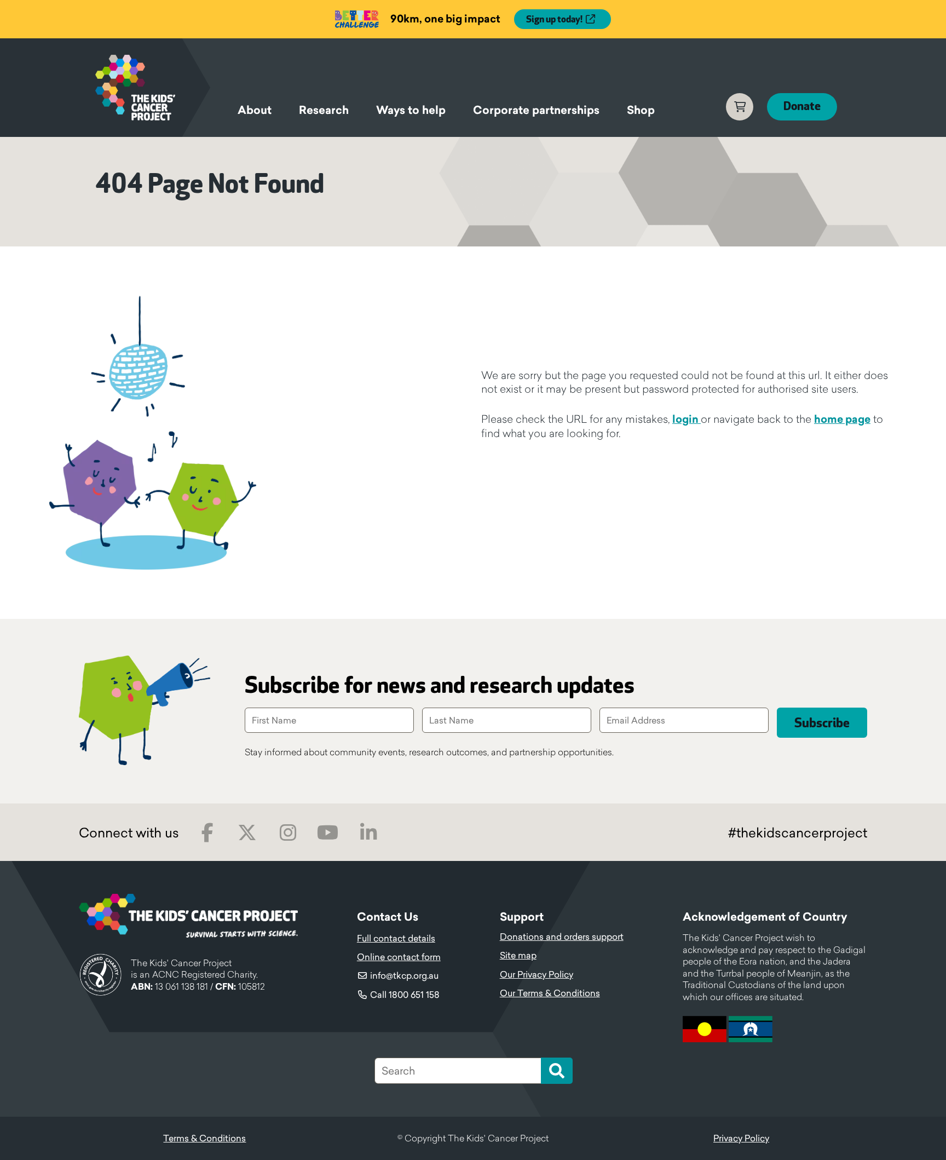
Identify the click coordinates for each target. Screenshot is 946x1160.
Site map (518, 955)
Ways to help (411, 110)
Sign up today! (554, 19)
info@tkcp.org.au (404, 975)
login (686, 419)
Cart (739, 106)
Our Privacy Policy (536, 974)
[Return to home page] (152, 87)
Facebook (207, 833)
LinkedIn (368, 833)
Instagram (287, 833)
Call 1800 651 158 (405, 995)
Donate (802, 106)
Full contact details (396, 938)
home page (842, 419)
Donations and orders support (562, 937)
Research (324, 110)
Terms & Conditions (204, 1138)
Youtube (327, 833)
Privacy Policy (741, 1138)
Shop (641, 110)
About (255, 110)
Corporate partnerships (536, 110)
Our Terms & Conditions (550, 993)
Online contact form (399, 957)
